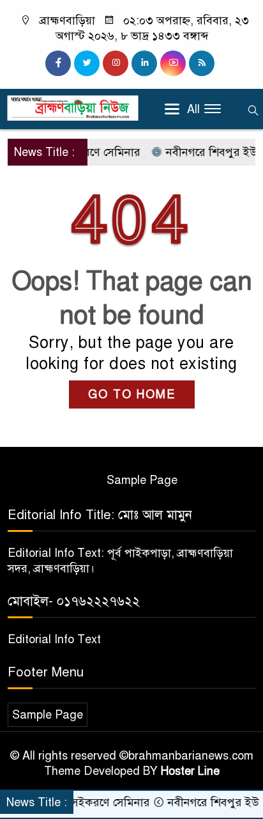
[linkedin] (144, 63)
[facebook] (58, 63)
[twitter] (87, 63)
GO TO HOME (132, 394)
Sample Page (142, 480)
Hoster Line (190, 771)
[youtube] (173, 63)
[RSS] (201, 63)
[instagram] (115, 63)
